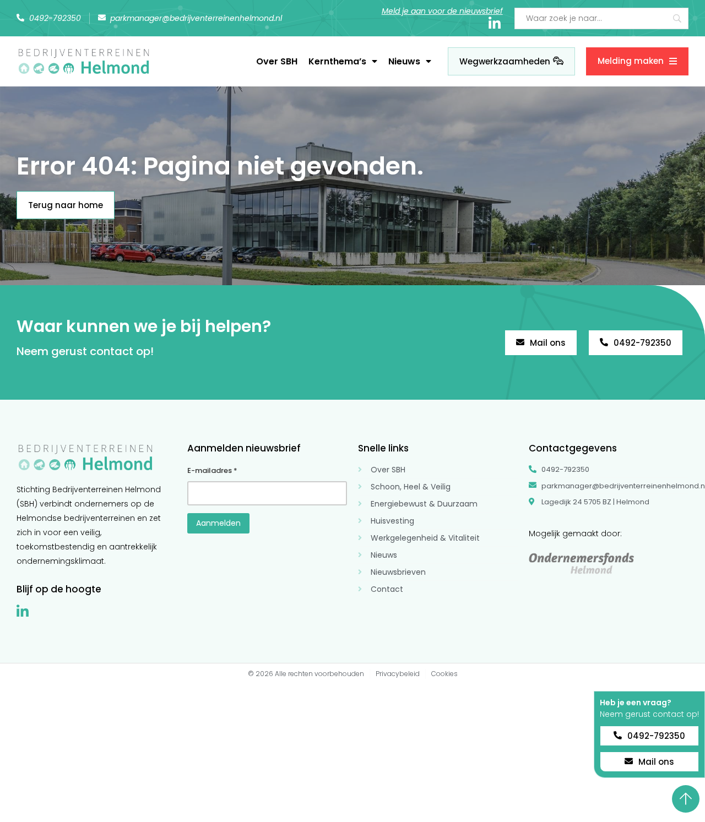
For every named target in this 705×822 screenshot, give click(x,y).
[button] (649, 687)
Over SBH (276, 61)
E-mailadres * (212, 470)
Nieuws (404, 61)
